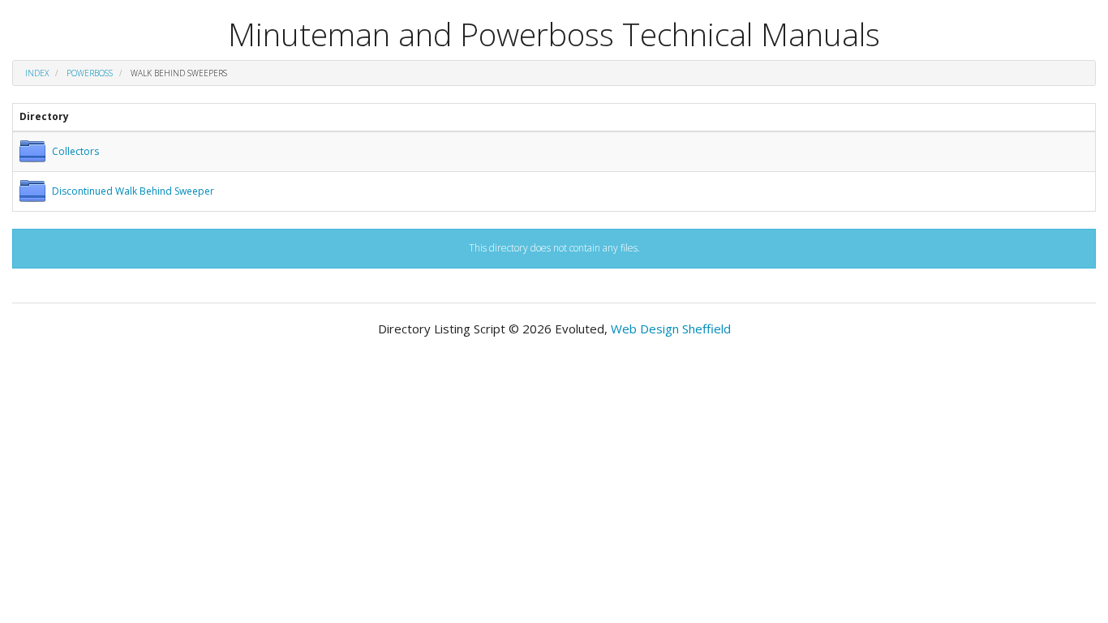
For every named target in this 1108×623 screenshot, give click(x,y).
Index (37, 73)
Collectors (75, 151)
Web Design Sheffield (671, 328)
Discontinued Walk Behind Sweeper (133, 191)
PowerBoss (90, 73)
